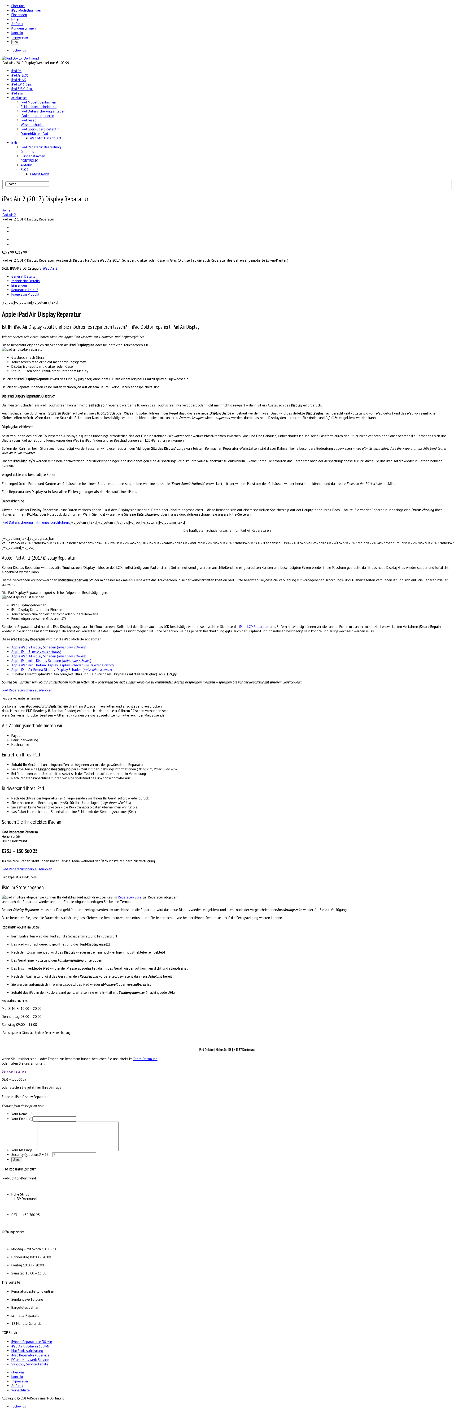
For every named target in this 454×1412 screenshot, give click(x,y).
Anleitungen (19, 97)
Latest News (39, 174)
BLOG (25, 169)
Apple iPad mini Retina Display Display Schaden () (62, 665)
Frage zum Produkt (25, 294)
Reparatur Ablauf (24, 290)
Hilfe (15, 19)
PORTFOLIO (30, 160)
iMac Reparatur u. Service (30, 1355)
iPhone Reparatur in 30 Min (31, 1341)
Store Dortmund (145, 1059)
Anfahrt (17, 24)
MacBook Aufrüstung (27, 1350)
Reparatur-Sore (129, 897)
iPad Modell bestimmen (38, 102)
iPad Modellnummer (26, 10)
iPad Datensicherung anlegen (43, 111)
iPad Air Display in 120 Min (31, 1346)
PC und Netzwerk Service (30, 1359)
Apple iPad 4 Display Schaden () (48, 656)
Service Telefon (14, 1071)
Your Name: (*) (22, 1114)
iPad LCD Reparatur (253, 626)
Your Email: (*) (21, 1119)
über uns (18, 6)
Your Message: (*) (24, 1150)
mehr (14, 142)
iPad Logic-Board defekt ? (40, 129)
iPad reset (28, 120)
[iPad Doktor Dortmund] (20, 58)
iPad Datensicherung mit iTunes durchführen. (36, 522)
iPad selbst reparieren (37, 115)
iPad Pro (16, 71)
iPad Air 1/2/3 (19, 75)
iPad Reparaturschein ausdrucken (27, 690)
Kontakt (17, 32)
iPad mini (17, 93)
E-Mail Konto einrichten (39, 106)
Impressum (19, 37)
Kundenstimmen (23, 28)
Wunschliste (20, 1390)
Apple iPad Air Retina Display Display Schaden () (61, 669)
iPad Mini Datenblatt (45, 138)
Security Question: (25, 1154)
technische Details (25, 281)
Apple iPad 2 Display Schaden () (48, 647)
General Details (23, 276)
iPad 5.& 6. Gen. (21, 84)
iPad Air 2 (50, 268)
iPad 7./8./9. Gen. (22, 88)
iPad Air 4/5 (18, 80)
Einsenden (19, 15)
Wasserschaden (32, 124)
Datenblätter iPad (34, 133)
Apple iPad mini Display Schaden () (51, 660)
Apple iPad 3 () (36, 651)
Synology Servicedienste (29, 1364)
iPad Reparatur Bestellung (41, 147)
